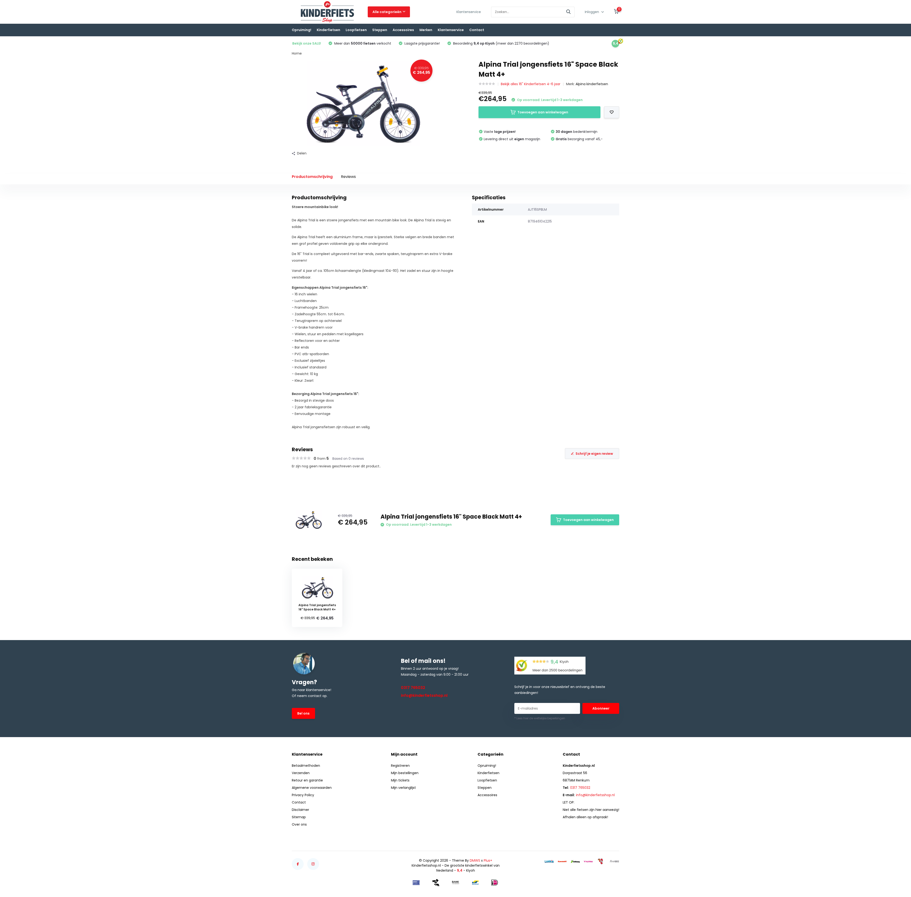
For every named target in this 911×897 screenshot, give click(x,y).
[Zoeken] (569, 12)
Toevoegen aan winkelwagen (542, 112)
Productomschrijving (312, 176)
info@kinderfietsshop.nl (424, 695)
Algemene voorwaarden (312, 787)
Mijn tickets (400, 780)
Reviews (348, 176)
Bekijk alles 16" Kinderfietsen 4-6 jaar (530, 84)
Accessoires (403, 30)
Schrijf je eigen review (594, 453)
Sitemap (299, 817)
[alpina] (588, 861)
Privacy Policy (303, 795)
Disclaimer (300, 809)
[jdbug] (575, 861)
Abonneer (600, 708)
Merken (425, 30)
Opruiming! (301, 30)
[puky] (601, 861)
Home (297, 53)
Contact (476, 30)
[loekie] (549, 861)
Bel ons (303, 713)
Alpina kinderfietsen (592, 84)
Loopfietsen (356, 30)
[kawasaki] (562, 861)
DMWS (475, 860)
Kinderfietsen (328, 30)
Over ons (299, 824)
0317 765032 (413, 687)
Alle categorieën (386, 11)
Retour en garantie (307, 780)
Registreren (400, 765)
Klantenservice (468, 11)
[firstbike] (614, 861)
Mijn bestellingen (404, 773)
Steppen (379, 30)
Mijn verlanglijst (403, 787)
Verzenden (301, 773)
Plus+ (488, 860)
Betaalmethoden (306, 765)
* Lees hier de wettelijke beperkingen (539, 718)
